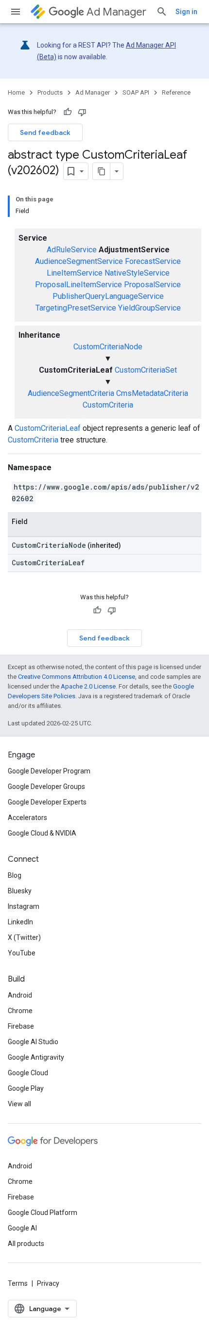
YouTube (21, 953)
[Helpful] (67, 112)
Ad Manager (116, 11)
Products (50, 92)
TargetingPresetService (75, 307)
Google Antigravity (36, 1057)
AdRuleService (72, 249)
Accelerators (27, 817)
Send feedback (45, 132)
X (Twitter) (24, 937)
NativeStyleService (137, 273)
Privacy (48, 1283)
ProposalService (152, 284)
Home (16, 92)
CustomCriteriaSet (146, 370)
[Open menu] (15, 11)
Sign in (186, 12)
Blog (14, 875)
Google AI (22, 1228)
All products (26, 1243)
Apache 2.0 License (88, 686)
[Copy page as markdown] (101, 171)
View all (19, 1104)
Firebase (21, 1026)
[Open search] (162, 11)
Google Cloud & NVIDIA (42, 833)
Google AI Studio (33, 1042)
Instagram (23, 906)
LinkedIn (20, 922)
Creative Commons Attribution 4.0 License (76, 676)
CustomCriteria (108, 405)
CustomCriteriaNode (107, 346)
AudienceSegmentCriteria (71, 393)
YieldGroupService (149, 307)
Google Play (26, 1088)
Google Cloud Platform (42, 1212)
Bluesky (20, 891)
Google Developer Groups (46, 786)
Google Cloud (28, 1073)
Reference (176, 92)
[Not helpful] (82, 112)
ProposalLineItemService (78, 284)
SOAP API (135, 92)
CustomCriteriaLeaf (48, 428)
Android (20, 995)
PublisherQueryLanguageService (108, 296)
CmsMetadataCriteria (152, 393)
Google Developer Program (49, 771)
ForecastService (153, 261)
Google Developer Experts (47, 802)
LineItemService (75, 273)
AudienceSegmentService (79, 261)
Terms (18, 1283)
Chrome (20, 1011)
